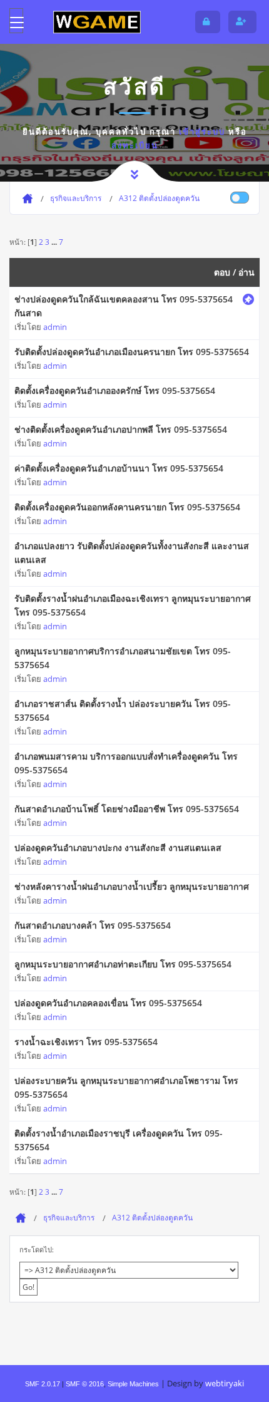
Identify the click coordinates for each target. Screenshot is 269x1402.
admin (55, 326)
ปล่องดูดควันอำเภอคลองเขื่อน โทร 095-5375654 (108, 1003)
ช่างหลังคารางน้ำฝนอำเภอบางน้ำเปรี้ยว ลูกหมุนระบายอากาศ (131, 886)
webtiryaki (224, 1383)
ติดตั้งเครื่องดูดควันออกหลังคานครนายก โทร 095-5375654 (127, 507)
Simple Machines (133, 1384)
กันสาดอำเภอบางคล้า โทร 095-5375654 (92, 925)
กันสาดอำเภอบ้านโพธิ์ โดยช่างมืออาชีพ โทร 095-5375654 (126, 809)
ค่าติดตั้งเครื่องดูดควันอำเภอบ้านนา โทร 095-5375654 (118, 468)
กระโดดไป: (36, 1249)
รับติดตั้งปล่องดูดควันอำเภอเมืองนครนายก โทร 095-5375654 (131, 352)
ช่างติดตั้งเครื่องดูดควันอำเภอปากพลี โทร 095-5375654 (120, 429)
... (55, 242)
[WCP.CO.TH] (97, 21)
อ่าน (246, 272)
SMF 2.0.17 (42, 1384)
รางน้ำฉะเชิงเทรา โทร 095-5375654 (86, 1042)
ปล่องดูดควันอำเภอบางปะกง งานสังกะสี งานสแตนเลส (117, 847)
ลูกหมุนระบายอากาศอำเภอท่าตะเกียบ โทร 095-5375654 (122, 964)
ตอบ (222, 272)
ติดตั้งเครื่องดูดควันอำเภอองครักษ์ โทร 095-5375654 (114, 390)
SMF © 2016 (85, 1384)
